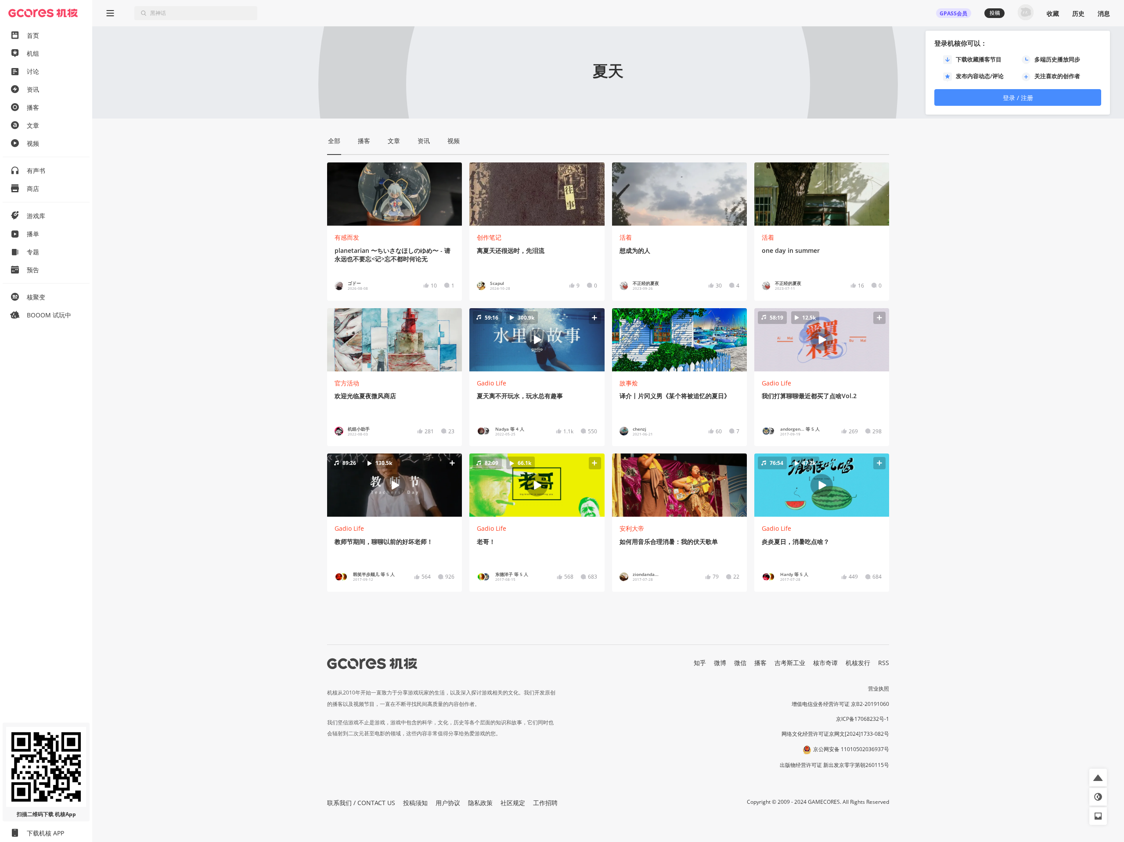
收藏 (1053, 13)
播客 (760, 662)
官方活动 (347, 383)
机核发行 (858, 662)
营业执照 (878, 688)
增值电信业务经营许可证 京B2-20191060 (840, 704)
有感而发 (347, 237)
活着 (626, 237)
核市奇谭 (825, 662)
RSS (883, 662)
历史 (1078, 13)
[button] (537, 339)
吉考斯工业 (790, 662)
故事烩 (629, 383)
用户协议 (448, 803)
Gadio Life (491, 383)
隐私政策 (480, 803)
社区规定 (513, 803)
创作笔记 (489, 237)
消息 (1104, 13)
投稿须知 (415, 803)
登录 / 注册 (1018, 98)
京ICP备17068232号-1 (862, 719)
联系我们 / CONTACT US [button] (361, 803)
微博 (720, 662)
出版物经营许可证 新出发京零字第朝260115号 (834, 765)
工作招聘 (545, 803)
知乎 (700, 662)
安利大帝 (632, 528)
